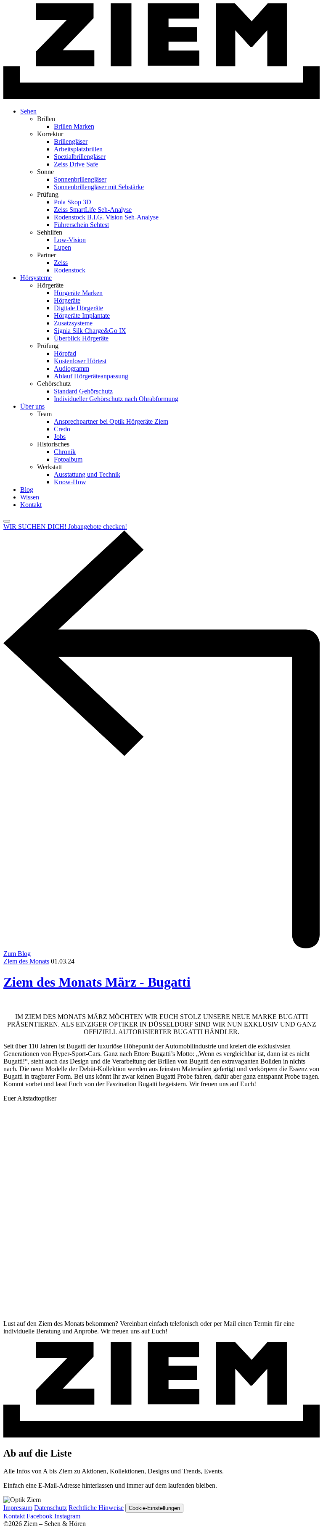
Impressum (17, 1507)
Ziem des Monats (26, 961)
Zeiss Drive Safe (76, 164)
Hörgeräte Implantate (82, 315)
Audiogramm (71, 368)
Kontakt (31, 504)
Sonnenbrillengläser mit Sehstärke (99, 186)
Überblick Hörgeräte (81, 338)
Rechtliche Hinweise (96, 1507)
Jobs (60, 436)
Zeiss (61, 262)
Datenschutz (50, 1507)
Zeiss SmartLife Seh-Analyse (93, 209)
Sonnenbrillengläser (80, 179)
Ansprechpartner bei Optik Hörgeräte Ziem (111, 421)
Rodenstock (69, 270)
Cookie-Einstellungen (154, 1508)
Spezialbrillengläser (80, 156)
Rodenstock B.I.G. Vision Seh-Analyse (106, 217)
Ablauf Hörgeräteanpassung (91, 376)
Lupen (62, 247)
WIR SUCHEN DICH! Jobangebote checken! (65, 526)
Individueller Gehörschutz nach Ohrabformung (116, 398)
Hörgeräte (67, 300)
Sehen (28, 111)
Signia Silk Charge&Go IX (90, 330)
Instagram (67, 1516)
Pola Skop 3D (72, 202)
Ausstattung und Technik (87, 474)
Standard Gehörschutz (83, 391)
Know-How (70, 482)
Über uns (32, 406)
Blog (26, 489)
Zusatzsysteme (73, 323)
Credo (62, 429)
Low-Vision (70, 239)
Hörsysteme (36, 277)
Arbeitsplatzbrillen (78, 149)
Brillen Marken (74, 126)
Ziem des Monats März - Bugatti (97, 982)
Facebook (39, 1516)
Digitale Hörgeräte (78, 307)
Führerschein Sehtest (81, 224)
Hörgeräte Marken (78, 292)
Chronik (65, 451)
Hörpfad (65, 353)
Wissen (29, 497)
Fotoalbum (68, 459)
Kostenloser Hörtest (80, 360)
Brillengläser (70, 141)
